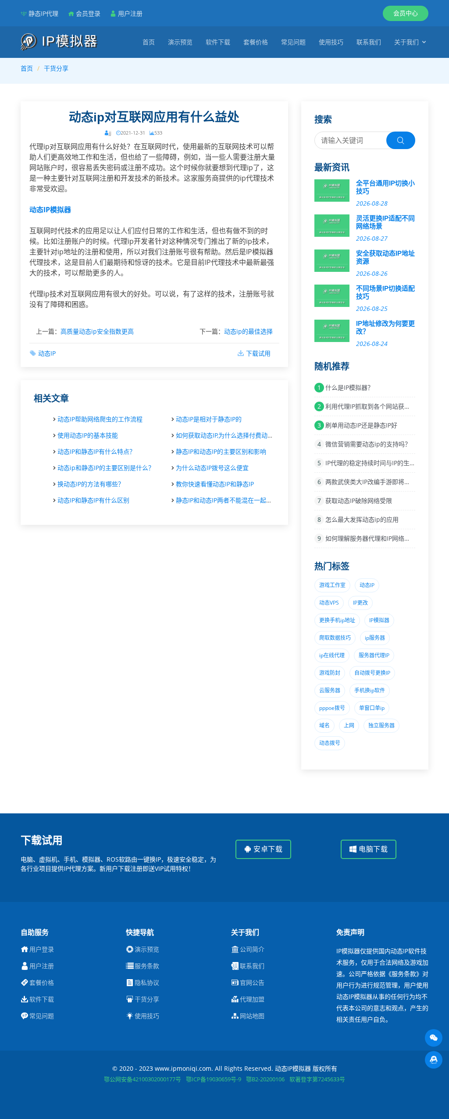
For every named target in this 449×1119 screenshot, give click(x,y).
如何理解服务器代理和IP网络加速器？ (377, 538)
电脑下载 (372, 849)
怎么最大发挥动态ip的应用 (362, 519)
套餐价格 (255, 42)
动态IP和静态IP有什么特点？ (96, 451)
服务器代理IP (374, 655)
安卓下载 (267, 849)
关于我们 (406, 42)
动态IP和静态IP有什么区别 (93, 500)
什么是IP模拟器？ (349, 387)
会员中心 (405, 13)
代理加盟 (252, 999)
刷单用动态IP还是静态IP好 (361, 425)
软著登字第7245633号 (317, 1079)
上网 (349, 725)
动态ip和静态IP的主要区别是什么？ (105, 467)
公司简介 (252, 949)
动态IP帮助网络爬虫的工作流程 (100, 419)
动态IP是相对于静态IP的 (209, 419)
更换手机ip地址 (337, 620)
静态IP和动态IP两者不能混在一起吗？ (227, 500)
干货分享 (56, 68)
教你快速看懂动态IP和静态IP (215, 484)
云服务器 (329, 690)
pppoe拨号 (332, 708)
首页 (149, 42)
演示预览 (180, 42)
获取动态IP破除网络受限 (358, 500)
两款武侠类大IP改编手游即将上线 (371, 482)
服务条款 (147, 966)
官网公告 (252, 983)
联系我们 (368, 42)
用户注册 (130, 13)
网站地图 (252, 1016)
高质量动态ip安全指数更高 (97, 331)
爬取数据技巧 (335, 637)
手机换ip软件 (369, 690)
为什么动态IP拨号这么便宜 (212, 467)
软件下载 (218, 42)
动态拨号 (329, 743)
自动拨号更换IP (372, 673)
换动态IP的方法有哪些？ (90, 484)
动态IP (47, 353)
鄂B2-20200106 (265, 1079)
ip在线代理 (332, 655)
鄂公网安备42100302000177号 (142, 1079)
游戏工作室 (332, 585)
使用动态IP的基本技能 (87, 435)
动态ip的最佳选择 (248, 331)
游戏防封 (329, 673)
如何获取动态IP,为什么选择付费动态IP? (229, 435)
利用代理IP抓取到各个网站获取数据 (374, 406)
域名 (324, 725)
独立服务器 (381, 725)
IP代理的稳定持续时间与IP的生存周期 (376, 463)
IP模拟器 (67, 41)
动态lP (367, 585)
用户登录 (41, 949)
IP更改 (360, 602)
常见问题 (293, 42)
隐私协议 (147, 983)
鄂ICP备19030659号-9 (213, 1079)
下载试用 (258, 353)
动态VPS (329, 602)
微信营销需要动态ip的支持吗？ (368, 444)
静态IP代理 (43, 13)
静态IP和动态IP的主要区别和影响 (221, 451)
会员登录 (88, 13)
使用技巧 (331, 42)
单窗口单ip (372, 708)
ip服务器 (375, 637)
